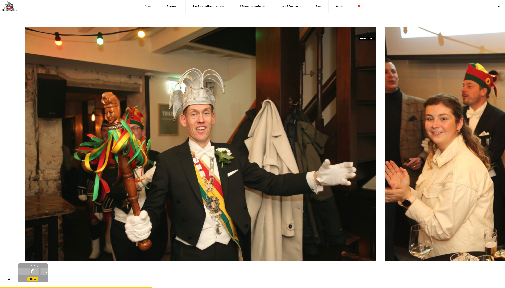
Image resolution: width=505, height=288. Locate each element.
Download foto (366, 39)
